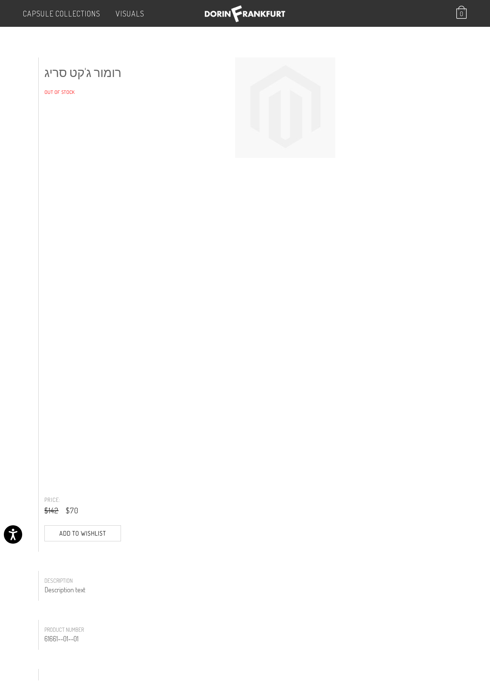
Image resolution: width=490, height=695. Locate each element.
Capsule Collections (61, 13)
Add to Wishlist (82, 533)
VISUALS (130, 13)
